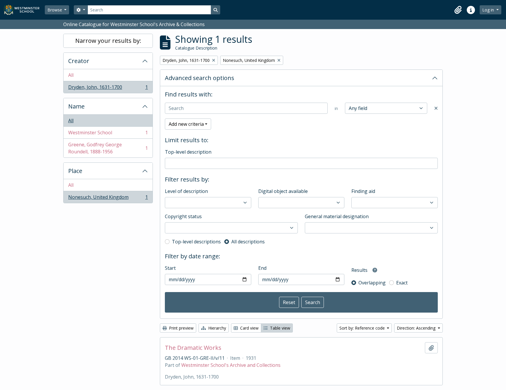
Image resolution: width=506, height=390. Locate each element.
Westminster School (108, 134)
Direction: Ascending (417, 328)
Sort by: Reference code (362, 328)
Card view (249, 328)
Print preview (181, 328)
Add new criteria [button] (186, 124)
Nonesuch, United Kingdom (108, 198)
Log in (488, 10)
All (70, 75)
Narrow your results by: (108, 41)
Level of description (186, 191)
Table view (279, 328)
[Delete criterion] (436, 108)
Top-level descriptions (196, 241)
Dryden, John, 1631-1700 (108, 88)
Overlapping (372, 282)
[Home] (24, 9)
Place (75, 171)
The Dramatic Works (193, 347)
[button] (458, 10)
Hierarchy (216, 328)
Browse (55, 10)
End (262, 268)
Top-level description (188, 152)
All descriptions (248, 241)
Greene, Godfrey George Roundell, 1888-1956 (108, 148)
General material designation (337, 216)
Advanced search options (199, 78)
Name (76, 106)
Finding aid (363, 191)
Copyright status (183, 216)
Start (170, 268)
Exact (402, 282)
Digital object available (283, 191)
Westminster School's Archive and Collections (231, 365)
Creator (78, 61)
